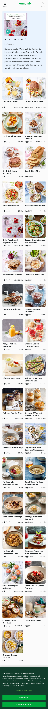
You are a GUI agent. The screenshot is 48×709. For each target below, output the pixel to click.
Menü (5, 6)
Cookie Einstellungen (24, 690)
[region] (24, 688)
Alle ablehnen (24, 697)
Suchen (43, 6)
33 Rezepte (9, 44)
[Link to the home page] (24, 4)
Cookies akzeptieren (24, 704)
